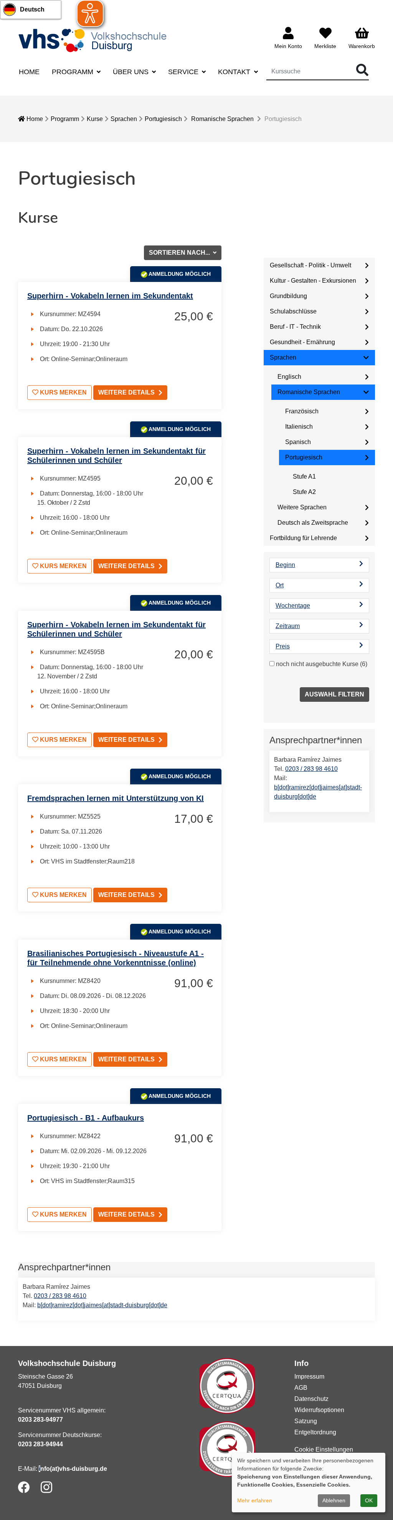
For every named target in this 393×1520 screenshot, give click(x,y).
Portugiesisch (163, 119)
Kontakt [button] (235, 72)
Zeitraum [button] (288, 626)
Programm (65, 119)
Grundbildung (288, 296)
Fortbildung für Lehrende (303, 538)
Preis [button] (283, 646)
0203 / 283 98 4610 (311, 769)
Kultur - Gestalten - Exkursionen (313, 280)
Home (29, 72)
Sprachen (124, 119)
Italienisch (299, 426)
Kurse (95, 119)
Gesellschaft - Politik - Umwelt (310, 265)
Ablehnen (333, 1500)
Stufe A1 (304, 476)
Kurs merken (62, 392)
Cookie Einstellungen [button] (323, 1449)
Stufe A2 (304, 492)
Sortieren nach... (180, 252)
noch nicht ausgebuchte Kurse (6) (321, 664)
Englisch (289, 376)
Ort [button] (280, 585)
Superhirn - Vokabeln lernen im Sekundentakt (110, 296)
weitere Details (126, 392)
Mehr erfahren (254, 1500)
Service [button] (184, 72)
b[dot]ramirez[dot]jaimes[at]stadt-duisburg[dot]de (102, 1305)
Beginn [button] (285, 565)
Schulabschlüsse (293, 311)
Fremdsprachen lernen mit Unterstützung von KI (115, 798)
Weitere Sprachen (302, 507)
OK (369, 1500)
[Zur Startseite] (95, 40)
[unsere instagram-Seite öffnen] (46, 1487)
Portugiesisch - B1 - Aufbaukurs (85, 1118)
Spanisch (298, 442)
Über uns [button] (131, 72)
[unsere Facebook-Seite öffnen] (24, 1487)
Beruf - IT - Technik (295, 326)
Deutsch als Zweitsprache (312, 522)
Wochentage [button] (293, 605)
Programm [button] (73, 72)
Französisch (302, 411)
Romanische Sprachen (222, 119)
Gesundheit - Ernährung (302, 342)
